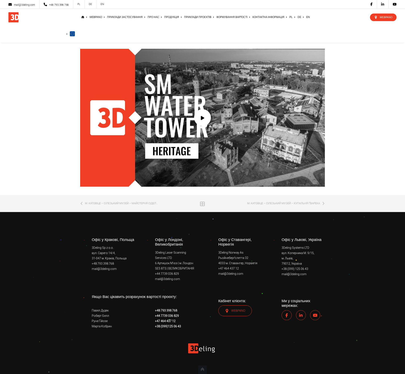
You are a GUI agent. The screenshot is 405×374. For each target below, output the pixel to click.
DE (90, 4)
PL (78, 4)
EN (102, 4)
